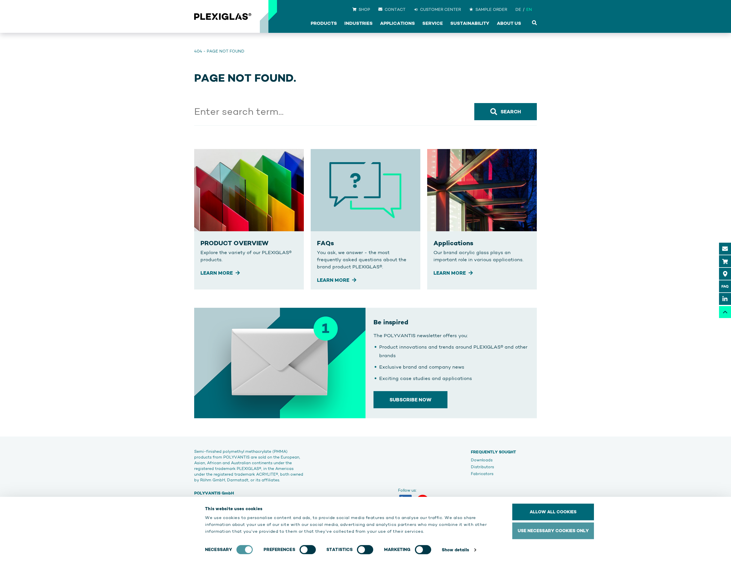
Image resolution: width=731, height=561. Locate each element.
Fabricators (482, 473)
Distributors (482, 466)
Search (511, 111)
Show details (455, 549)
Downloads (482, 460)
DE (518, 9)
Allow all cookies (553, 511)
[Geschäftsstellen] (725, 274)
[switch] (308, 549)
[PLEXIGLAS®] (222, 16)
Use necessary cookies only (553, 530)
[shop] (725, 261)
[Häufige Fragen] (725, 286)
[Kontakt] (725, 249)
